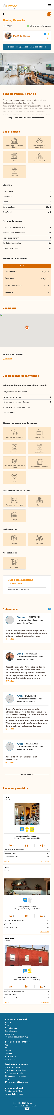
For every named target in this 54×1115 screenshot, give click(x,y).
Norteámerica (10, 1056)
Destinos (6, 861)
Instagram (24, 1082)
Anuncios (8, 1022)
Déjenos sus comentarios (15, 1076)
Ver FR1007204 (44, 931)
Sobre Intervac (11, 1031)
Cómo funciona (11, 1028)
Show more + (27, 774)
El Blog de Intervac (12, 1067)
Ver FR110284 (45, 1002)
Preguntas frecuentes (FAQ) (16, 1037)
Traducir (8, 359)
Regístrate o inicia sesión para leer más (26, 118)
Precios (8, 1025)
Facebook (12, 1082)
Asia (6, 1045)
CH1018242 (35, 617)
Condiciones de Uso (13, 1091)
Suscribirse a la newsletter (15, 1070)
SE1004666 (32, 743)
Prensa (8, 1079)
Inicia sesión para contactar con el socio (27, 47)
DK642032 (31, 653)
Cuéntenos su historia (14, 1073)
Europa (8, 1051)
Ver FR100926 (44, 861)
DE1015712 (30, 696)
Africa (7, 1048)
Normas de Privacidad (14, 1094)
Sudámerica (10, 1059)
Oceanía (8, 1053)
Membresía (9, 1034)
